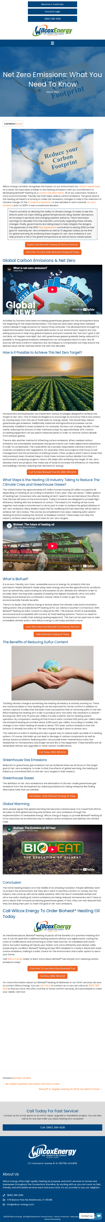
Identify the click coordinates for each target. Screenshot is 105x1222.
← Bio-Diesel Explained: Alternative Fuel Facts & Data (31, 1083)
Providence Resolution (40, 202)
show (18, 124)
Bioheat (17, 1078)
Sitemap (74, 1216)
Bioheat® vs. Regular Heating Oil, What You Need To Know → (70, 1089)
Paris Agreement (47, 227)
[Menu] (52, 43)
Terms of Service (61, 1216)
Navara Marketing (52, 1219)
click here (45, 985)
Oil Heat (26, 1078)
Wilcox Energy (14, 959)
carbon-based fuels (89, 186)
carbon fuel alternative (51, 192)
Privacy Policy (47, 1216)
